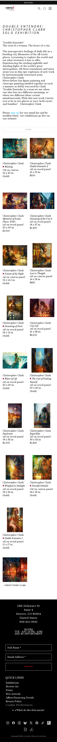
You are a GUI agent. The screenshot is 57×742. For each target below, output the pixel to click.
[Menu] (50, 8)
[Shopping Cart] (44, 8)
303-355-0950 (28, 622)
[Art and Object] (32, 729)
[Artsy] (49, 723)
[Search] (39, 8)
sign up (15, 112)
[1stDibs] (25, 729)
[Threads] (19, 723)
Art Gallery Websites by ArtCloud (34, 736)
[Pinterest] (37, 723)
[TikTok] (42, 723)
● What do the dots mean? (29, 710)
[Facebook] (13, 723)
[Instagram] (7, 723)
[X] (31, 723)
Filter (28, 129)
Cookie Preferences (19, 705)
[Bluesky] (25, 723)
